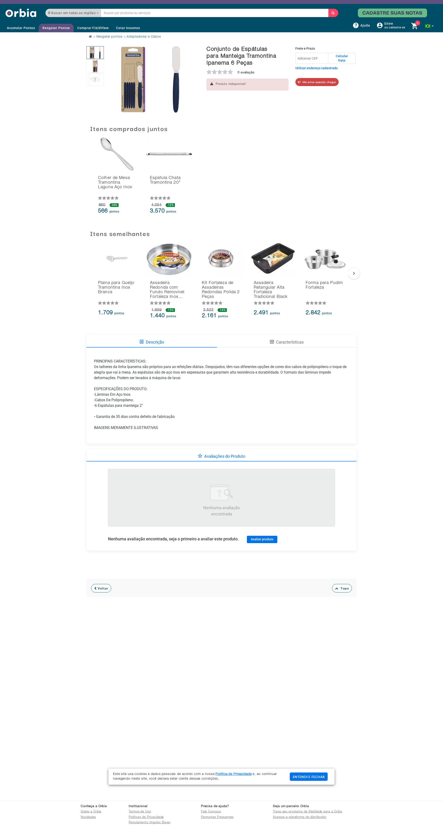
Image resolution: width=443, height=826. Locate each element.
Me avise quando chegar (318, 82)
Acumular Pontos (21, 28)
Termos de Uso (140, 811)
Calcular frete (342, 58)
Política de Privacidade (233, 774)
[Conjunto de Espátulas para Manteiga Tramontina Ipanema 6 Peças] (95, 52)
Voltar (102, 588)
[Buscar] (333, 13)
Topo (343, 588)
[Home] (21, 13)
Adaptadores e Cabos (144, 37)
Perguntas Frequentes (217, 817)
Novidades (88, 817)
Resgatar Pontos (56, 28)
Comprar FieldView (93, 28)
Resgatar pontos (109, 37)
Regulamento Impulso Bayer (150, 822)
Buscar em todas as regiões (73, 13)
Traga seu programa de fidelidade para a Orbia (307, 811)
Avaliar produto (262, 539)
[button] (429, 26)
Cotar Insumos (128, 28)
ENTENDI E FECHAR (309, 777)
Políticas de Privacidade (146, 817)
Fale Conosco (211, 811)
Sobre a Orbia (91, 811)
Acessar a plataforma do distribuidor (299, 817)
